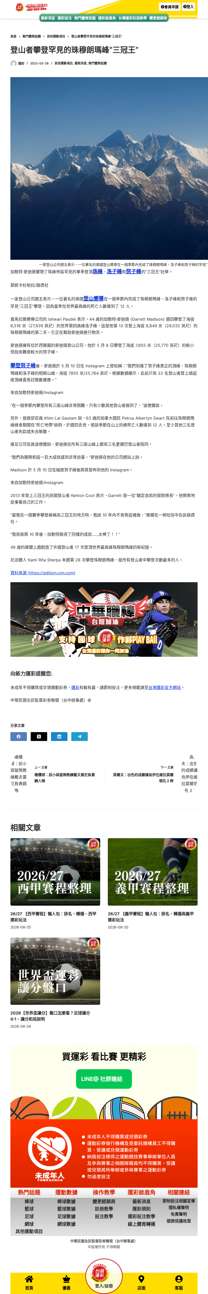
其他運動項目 (64, 63)
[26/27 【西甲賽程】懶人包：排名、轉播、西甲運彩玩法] (55, 872)
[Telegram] (79, 736)
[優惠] (66, 1279)
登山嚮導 (93, 299)
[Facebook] (18, 736)
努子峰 (133, 271)
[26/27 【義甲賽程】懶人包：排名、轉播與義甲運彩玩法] (153, 872)
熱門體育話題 (85, 18)
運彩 (75, 687)
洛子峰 (114, 271)
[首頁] (29, 1279)
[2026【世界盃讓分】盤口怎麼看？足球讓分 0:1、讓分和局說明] (55, 971)
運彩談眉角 (107, 18)
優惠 (66, 1288)
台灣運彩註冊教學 (132, 18)
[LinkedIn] (59, 736)
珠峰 (98, 271)
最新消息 (48, 18)
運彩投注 (65, 18)
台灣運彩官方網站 (164, 687)
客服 (179, 1288)
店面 (141, 1288)
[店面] (141, 1279)
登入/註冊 (104, 1286)
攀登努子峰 (23, 366)
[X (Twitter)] (39, 736)
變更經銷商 (158, 18)
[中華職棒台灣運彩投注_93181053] (104, 619)
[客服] (179, 1279)
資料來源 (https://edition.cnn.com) (42, 572)
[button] (170, 7)
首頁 (29, 1288)
